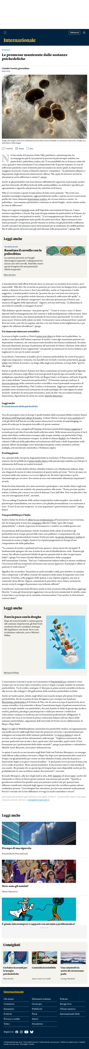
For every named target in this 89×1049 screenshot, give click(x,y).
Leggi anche (13, 239)
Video (7, 1024)
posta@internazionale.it (38, 800)
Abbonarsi (74, 33)
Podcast (64, 999)
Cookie (31, 1044)
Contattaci (9, 1004)
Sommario (9, 1009)
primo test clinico (45, 336)
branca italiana (64, 735)
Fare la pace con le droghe (22, 617)
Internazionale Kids (70, 1014)
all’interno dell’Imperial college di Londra (22, 418)
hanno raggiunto (72, 429)
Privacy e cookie (12, 1019)
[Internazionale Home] (14, 992)
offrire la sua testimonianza (41, 520)
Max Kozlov (10, 275)
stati (73, 776)
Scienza (6, 50)
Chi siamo (9, 999)
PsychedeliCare (58, 682)
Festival (8, 1014)
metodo (25, 210)
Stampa (21, 149)
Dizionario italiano (41, 999)
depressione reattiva (37, 199)
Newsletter (37, 1024)
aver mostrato (74, 418)
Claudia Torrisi (9, 68)
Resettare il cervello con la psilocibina (23, 252)
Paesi (34, 1014)
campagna (36, 523)
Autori (35, 1019)
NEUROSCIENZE (11, 247)
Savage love (66, 1004)
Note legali (24, 1044)
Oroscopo (37, 1004)
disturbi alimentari (53, 396)
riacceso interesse (10, 383)
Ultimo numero (67, 1009)
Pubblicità (37, 1009)
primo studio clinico (38, 461)
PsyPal (62, 438)
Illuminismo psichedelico (14, 702)
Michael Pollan (11, 673)
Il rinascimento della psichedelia (20, 407)
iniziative (57, 776)
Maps (4, 729)
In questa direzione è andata (69, 537)
